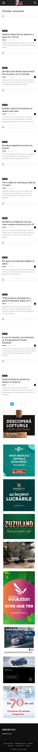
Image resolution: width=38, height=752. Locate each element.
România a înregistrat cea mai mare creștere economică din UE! (18, 223)
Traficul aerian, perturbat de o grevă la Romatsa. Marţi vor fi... (17, 299)
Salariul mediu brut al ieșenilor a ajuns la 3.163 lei (18, 35)
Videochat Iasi (7, 734)
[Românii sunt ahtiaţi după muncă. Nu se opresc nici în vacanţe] (19, 60)
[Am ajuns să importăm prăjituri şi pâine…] (19, 250)
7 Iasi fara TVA (19, 746)
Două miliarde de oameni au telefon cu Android (15, 380)
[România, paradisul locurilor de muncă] (19, 134)
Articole (5, 31)
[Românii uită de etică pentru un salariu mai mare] (19, 97)
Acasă (4, 8)
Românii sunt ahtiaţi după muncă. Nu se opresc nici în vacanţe (18, 72)
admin (4, 40)
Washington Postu (20, 743)
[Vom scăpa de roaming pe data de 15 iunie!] (19, 171)
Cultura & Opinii (8, 743)
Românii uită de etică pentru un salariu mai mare (17, 109)
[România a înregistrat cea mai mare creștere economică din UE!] (19, 210)
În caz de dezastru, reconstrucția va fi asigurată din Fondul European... (18, 340)
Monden (30, 743)
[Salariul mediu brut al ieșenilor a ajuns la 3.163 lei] (19, 23)
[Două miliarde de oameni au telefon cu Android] (19, 368)
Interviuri (10, 746)
